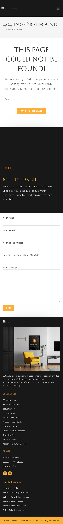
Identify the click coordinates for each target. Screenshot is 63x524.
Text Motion (9, 435)
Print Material (10, 426)
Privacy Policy (10, 466)
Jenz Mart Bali (10, 488)
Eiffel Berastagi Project (16, 492)
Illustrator (9, 409)
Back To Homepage (31, 111)
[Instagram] (5, 473)
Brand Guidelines (11, 404)
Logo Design (9, 413)
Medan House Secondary (14, 505)
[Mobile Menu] (58, 8)
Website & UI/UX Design (15, 444)
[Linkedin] (10, 473)
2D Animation (9, 400)
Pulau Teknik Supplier (14, 510)
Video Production (11, 439)
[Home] (4, 29)
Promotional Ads (11, 417)
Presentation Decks (12, 422)
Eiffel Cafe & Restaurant (16, 497)
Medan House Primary (13, 501)
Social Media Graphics (14, 430)
